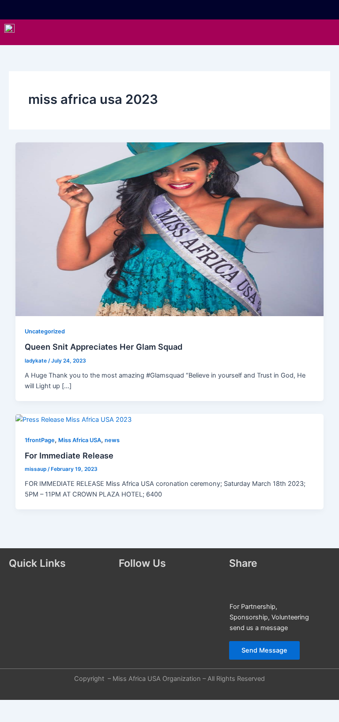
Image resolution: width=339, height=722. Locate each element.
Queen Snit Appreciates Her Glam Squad (104, 346)
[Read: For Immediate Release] (73, 419)
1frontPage (40, 440)
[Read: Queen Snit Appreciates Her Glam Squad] (169, 229)
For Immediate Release (69, 455)
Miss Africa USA (79, 440)
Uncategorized (45, 331)
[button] (192, 32)
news (112, 440)
